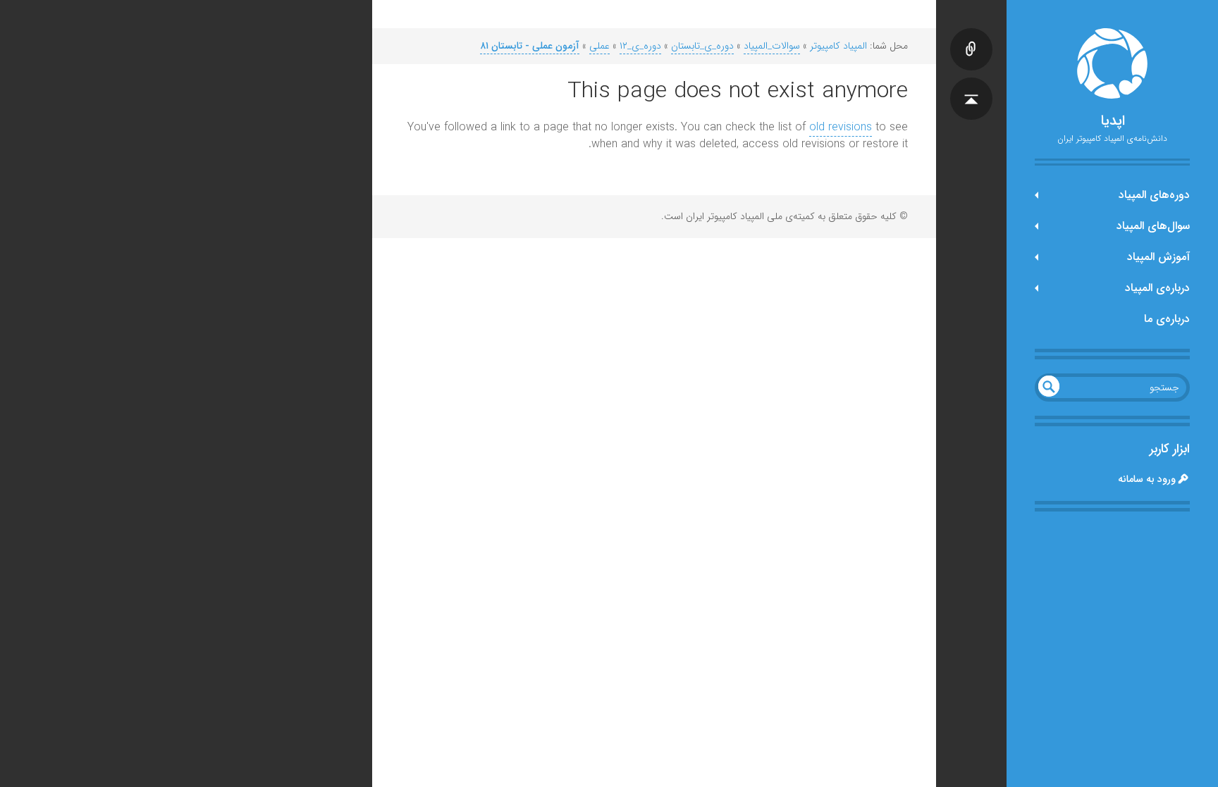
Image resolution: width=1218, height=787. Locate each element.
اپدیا (1112, 121)
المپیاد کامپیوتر (838, 46)
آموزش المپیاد (1158, 257)
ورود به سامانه (1147, 479)
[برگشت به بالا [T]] (971, 84)
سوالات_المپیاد (772, 46)
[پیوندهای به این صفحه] (971, 35)
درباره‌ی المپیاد (1157, 288)
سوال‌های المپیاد (1153, 226)
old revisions (840, 127)
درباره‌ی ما (1167, 319)
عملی (599, 46)
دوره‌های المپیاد (1154, 195)
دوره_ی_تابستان (702, 46)
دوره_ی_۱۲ (640, 46)
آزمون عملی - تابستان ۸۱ (529, 46)
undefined (1048, 386)
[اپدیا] (1112, 63)
